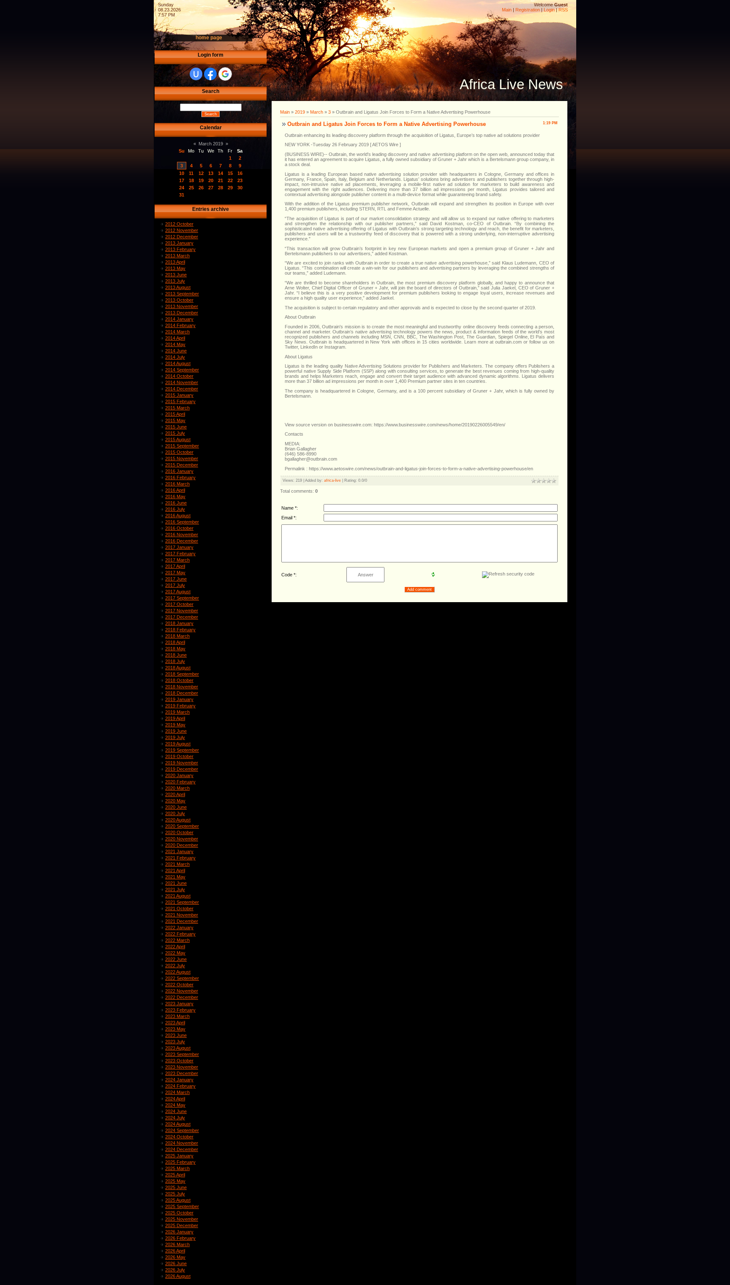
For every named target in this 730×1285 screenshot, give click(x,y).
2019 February (180, 705)
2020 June (176, 807)
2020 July (175, 813)
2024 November (181, 1143)
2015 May (175, 420)
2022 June (176, 959)
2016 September (182, 521)
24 (181, 187)
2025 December (181, 1225)
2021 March (177, 864)
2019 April (175, 718)
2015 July (175, 433)
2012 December (181, 236)
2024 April (175, 1098)
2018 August (178, 667)
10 (181, 173)
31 (181, 194)
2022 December (181, 997)
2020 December (181, 845)
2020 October (179, 832)
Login (549, 9)
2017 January (179, 547)
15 (230, 173)
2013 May (175, 268)
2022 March (177, 940)
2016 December (181, 540)
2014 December (181, 388)
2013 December (181, 312)
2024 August (178, 1124)
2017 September (182, 597)
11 (191, 173)
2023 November (181, 1066)
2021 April (175, 870)
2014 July (175, 357)
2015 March (177, 407)
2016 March (177, 483)
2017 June (176, 578)
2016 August (178, 515)
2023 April (175, 1022)
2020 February (180, 781)
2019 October (179, 756)
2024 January (179, 1079)
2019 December (181, 769)
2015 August (178, 439)
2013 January (179, 243)
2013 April (175, 262)
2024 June (176, 1111)
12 (201, 173)
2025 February (180, 1162)
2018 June (176, 655)
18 (191, 180)
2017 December (181, 616)
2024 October (179, 1136)
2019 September (182, 750)
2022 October (179, 984)
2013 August (178, 287)
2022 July (175, 965)
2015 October (179, 452)
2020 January (179, 775)
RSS (563, 9)
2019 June (176, 731)
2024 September (182, 1130)
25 (191, 187)
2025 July (175, 1193)
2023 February (180, 1009)
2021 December (181, 921)
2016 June (176, 502)
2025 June (176, 1187)
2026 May (175, 1257)
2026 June (176, 1263)
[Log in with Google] (225, 74)
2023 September (182, 1054)
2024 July (175, 1117)
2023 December (181, 1073)
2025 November (181, 1219)
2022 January (179, 927)
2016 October (179, 528)
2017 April (175, 566)
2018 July (175, 661)
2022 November (181, 990)
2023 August (178, 1047)
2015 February (180, 401)
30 (239, 187)
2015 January (179, 395)
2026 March (177, 1244)
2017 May (175, 572)
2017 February (180, 553)
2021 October (179, 908)
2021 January (179, 851)
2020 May (175, 800)
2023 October (179, 1060)
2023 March (177, 1016)
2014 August (178, 363)
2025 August (178, 1200)
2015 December (181, 464)
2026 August (178, 1276)
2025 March (177, 1168)
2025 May (175, 1181)
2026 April (175, 1250)
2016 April (175, 490)
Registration (527, 9)
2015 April (175, 414)
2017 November (181, 610)
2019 (300, 112)
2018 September (182, 674)
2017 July (175, 585)
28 (220, 187)
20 (210, 180)
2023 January (179, 1003)
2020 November (181, 838)
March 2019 (211, 143)
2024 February (180, 1086)
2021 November (181, 914)
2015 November (181, 458)
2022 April (175, 946)
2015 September (182, 445)
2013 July (175, 281)
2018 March (177, 635)
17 (181, 180)
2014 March (177, 331)
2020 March (177, 788)
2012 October (179, 223)
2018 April (175, 642)
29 (230, 187)
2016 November (181, 534)
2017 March (177, 559)
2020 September (182, 826)
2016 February (180, 477)
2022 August (178, 971)
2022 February (180, 933)
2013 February (180, 249)
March (316, 112)
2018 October (179, 680)
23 (239, 180)
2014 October (179, 376)
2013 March (177, 255)
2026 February (180, 1238)
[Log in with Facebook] (210, 74)
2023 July (175, 1041)
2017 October (179, 604)
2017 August (178, 591)
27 (210, 187)
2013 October (179, 300)
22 (230, 180)
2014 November (181, 382)
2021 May (175, 876)
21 (220, 180)
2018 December (181, 693)
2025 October (179, 1212)
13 (210, 173)
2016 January (179, 471)
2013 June (176, 274)
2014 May (175, 344)
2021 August (178, 895)
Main (507, 9)
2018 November (181, 686)
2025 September (182, 1206)
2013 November (181, 306)
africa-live (332, 480)
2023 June (176, 1035)
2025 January (179, 1155)
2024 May (175, 1105)
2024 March (177, 1092)
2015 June (176, 426)
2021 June (176, 883)
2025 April (175, 1174)
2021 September (182, 902)
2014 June (176, 350)
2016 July (175, 509)
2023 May (175, 1028)
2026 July (175, 1269)
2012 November (181, 230)
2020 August (178, 819)
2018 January (179, 623)
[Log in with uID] (196, 74)
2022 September (182, 978)
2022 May (175, 952)
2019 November (181, 762)
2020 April (175, 794)
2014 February (180, 325)
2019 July (175, 737)
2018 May (175, 648)
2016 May (175, 496)
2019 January (179, 699)
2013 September (182, 293)
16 (239, 173)
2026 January (179, 1231)
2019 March (177, 712)
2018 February (180, 629)
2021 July (175, 889)
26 (201, 187)
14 (220, 173)
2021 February (180, 857)
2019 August (178, 743)
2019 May (175, 724)
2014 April (175, 338)
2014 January (179, 319)
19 (201, 180)
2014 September (182, 369)
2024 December (181, 1149)
